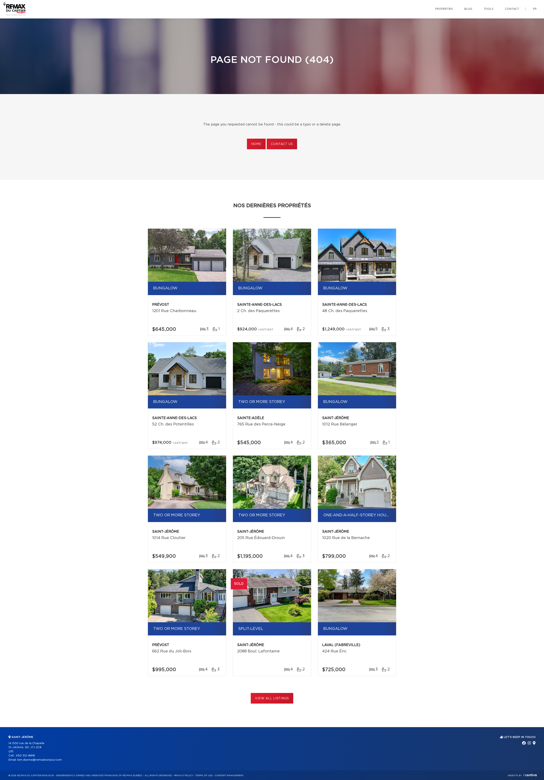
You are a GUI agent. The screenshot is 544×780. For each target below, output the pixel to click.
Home (256, 144)
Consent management (229, 775)
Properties (444, 9)
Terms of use (203, 775)
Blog (468, 9)
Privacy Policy (183, 775)
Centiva (530, 775)
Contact (512, 9)
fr (535, 9)
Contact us (282, 144)
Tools (488, 9)
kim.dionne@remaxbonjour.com (39, 760)
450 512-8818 (25, 755)
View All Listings (272, 698)
